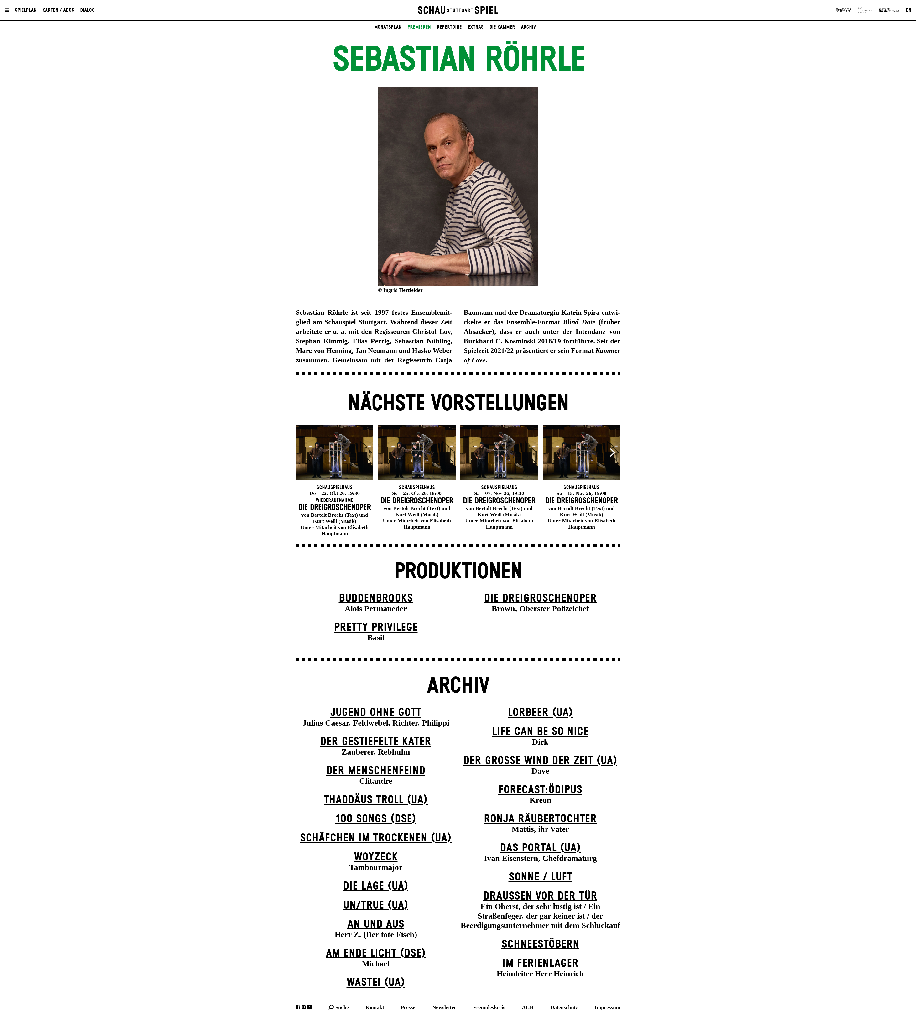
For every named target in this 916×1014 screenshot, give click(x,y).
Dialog (87, 10)
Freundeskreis (489, 1007)
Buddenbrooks (376, 598)
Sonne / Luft (540, 877)
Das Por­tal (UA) (540, 848)
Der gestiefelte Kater (375, 742)
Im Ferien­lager (540, 963)
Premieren (419, 27)
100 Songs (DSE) (375, 819)
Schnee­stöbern (540, 944)
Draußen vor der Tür (540, 896)
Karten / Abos (58, 10)
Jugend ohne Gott (375, 713)
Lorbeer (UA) (540, 713)
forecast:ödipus (540, 790)
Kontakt (375, 1007)
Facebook (298, 1007)
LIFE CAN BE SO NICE (540, 732)
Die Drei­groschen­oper (540, 598)
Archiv (528, 27)
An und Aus (375, 924)
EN (908, 10)
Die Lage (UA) (375, 886)
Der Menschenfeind (375, 771)
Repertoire (449, 27)
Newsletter (444, 1007)
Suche (342, 1007)
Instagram (304, 1007)
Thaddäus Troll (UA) (376, 800)
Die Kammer (502, 27)
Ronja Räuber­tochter (540, 819)
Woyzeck (376, 857)
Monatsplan (387, 27)
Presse (408, 1007)
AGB (527, 1007)
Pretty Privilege (376, 627)
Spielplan (25, 10)
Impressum (607, 1007)
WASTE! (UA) (376, 982)
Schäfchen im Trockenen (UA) (376, 838)
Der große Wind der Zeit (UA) (540, 761)
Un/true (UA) (375, 905)
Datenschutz (564, 1007)
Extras (476, 27)
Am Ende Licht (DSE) (376, 953)
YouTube (309, 1007)
